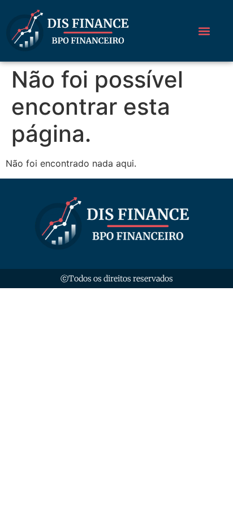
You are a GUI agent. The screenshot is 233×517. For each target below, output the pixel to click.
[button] (204, 30)
